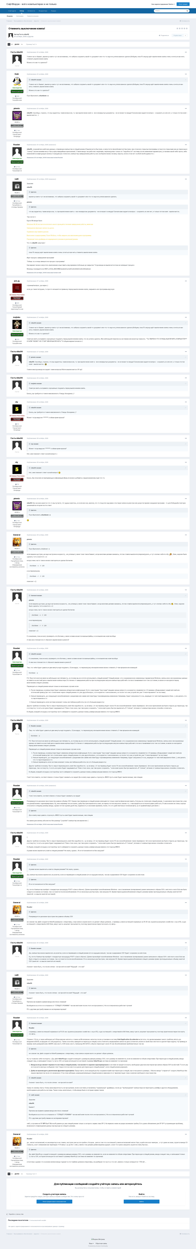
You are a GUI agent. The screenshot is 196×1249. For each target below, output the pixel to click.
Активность (31, 11)
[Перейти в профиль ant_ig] (17, 288)
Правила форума (32, 16)
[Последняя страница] (22, 44)
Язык (91, 1243)
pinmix (17, 108)
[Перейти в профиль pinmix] (17, 115)
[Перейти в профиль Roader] (17, 151)
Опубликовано (37, 52)
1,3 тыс (17, 557)
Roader (16, 145)
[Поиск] (187, 10)
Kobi (17, 74)
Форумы (10, 16)
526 (17, 339)
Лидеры (53, 11)
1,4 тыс (17, 167)
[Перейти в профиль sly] (17, 409)
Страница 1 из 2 (31, 44)
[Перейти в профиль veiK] (17, 186)
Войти (142, 1201)
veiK (17, 179)
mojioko (16, 317)
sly (16, 402)
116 (18, 424)
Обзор (22, 11)
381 (17, 303)
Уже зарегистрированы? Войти (162, 4)
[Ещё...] (186, 52)
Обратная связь (101, 1243)
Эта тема (179, 11)
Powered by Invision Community (98, 1246)
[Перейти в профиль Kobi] (17, 81)
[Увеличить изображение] (46, 364)
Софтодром (12, 11)
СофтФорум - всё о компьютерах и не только (31, 4)
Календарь (19, 16)
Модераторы (43, 11)
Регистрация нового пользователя (54, 1201)
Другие (30, 36)
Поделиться (164, 35)
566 (17, 96)
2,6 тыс (17, 201)
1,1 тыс (18, 130)
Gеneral (16, 535)
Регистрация (183, 4)
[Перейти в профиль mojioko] (17, 324)
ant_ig (16, 281)
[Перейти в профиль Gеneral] (17, 542)
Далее (17, 44)
